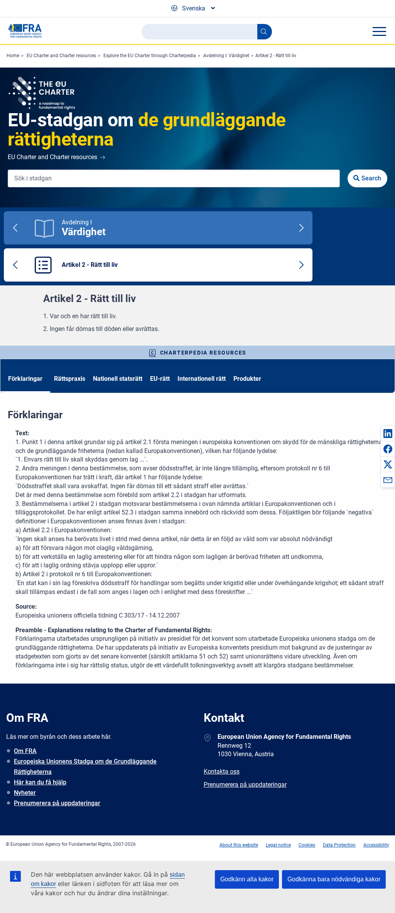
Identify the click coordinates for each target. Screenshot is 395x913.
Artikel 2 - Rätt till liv (275, 55)
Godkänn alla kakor (246, 879)
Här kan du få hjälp (40, 782)
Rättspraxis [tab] (69, 378)
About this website (238, 845)
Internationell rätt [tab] (201, 378)
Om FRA (25, 751)
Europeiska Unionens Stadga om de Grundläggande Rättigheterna (85, 767)
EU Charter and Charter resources (61, 55)
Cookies (307, 845)
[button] (388, 433)
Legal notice (278, 845)
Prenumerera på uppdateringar (57, 803)
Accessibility (376, 845)
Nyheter (25, 792)
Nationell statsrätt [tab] (117, 378)
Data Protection (339, 845)
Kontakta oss (222, 771)
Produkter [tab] (247, 378)
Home (13, 55)
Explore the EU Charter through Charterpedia (149, 55)
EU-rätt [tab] (160, 378)
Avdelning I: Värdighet (226, 55)
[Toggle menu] (379, 31)
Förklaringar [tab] (25, 378)
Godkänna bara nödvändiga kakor (333, 879)
